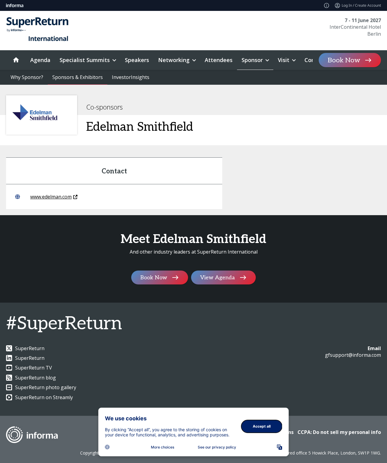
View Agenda (217, 277)
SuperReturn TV (33, 367)
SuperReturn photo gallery (45, 387)
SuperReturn (29, 348)
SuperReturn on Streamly (44, 397)
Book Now (344, 60)
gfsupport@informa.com (353, 355)
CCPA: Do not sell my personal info (339, 432)
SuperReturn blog (35, 377)
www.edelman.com (51, 196)
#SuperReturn (64, 324)
